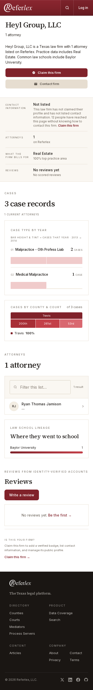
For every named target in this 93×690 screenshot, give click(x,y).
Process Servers (22, 633)
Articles (15, 653)
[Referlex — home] (18, 7)
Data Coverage (61, 613)
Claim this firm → (17, 557)
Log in (83, 8)
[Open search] (67, 7)
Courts (14, 620)
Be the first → (60, 515)
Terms (74, 660)
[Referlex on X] (62, 680)
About (53, 653)
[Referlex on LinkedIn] (70, 680)
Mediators (17, 627)
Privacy (55, 660)
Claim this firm (68, 125)
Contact (76, 653)
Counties (16, 613)
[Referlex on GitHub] (86, 680)
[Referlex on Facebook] (78, 680)
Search (54, 620)
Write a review (21, 495)
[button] (46, 84)
